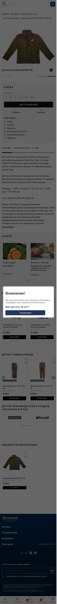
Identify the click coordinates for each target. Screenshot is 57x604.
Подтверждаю (25, 313)
